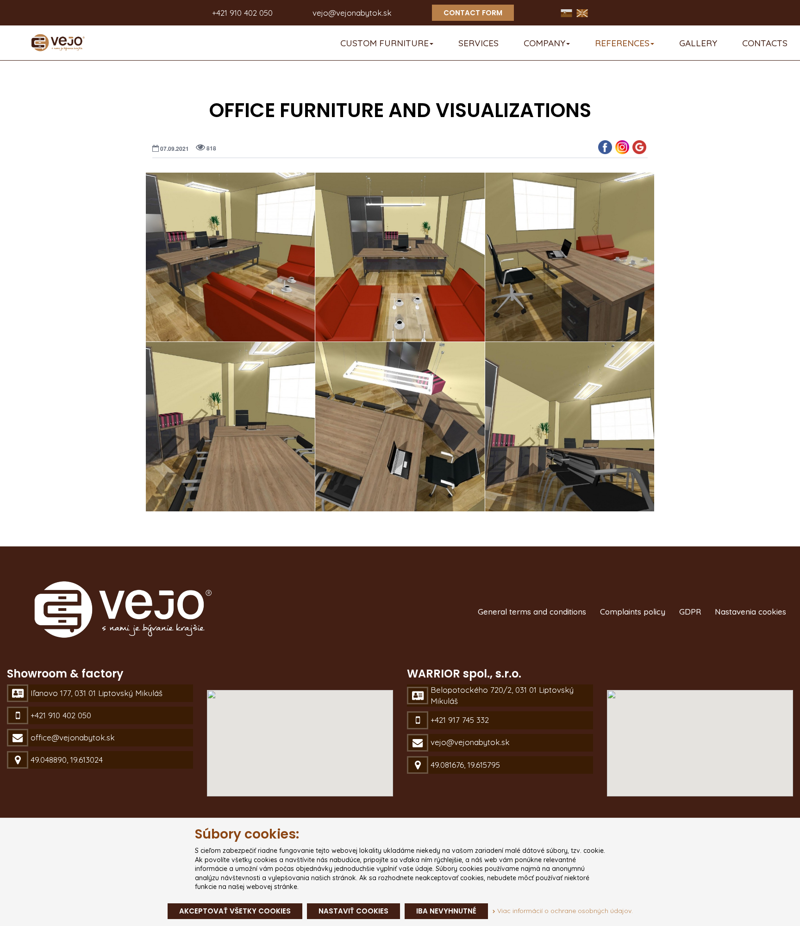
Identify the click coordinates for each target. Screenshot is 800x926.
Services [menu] (478, 43)
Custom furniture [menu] (384, 43)
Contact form (473, 13)
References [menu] (622, 43)
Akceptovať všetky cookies (235, 911)
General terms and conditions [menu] (532, 611)
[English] (582, 12)
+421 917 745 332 (460, 720)
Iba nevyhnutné (446, 911)
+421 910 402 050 (242, 13)
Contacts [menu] (765, 43)
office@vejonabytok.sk (73, 737)
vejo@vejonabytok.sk (352, 13)
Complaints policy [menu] (632, 611)
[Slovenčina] (568, 12)
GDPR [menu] (690, 611)
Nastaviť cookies (353, 911)
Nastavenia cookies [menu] (750, 611)
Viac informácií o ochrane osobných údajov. (564, 911)
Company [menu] (544, 43)
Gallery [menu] (698, 43)
